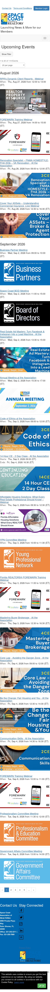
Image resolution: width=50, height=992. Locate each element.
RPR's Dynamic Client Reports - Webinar (22, 78)
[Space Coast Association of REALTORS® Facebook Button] (34, 910)
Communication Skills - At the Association (22, 738)
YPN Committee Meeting (13, 539)
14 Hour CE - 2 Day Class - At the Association (24, 456)
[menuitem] (7, 7)
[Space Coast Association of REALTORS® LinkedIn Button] (34, 930)
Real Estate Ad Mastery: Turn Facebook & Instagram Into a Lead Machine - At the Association (22, 334)
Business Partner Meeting (13, 250)
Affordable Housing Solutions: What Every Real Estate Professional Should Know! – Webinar (22, 499)
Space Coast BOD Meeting (14, 290)
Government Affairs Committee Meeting (21, 851)
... (29, 889)
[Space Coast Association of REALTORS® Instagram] (34, 924)
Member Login (41, 8)
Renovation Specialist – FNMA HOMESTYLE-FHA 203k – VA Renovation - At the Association (24, 162)
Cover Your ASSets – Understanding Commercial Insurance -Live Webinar (19, 204)
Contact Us (6, 8)
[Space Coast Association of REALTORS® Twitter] (34, 917)
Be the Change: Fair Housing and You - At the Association (24, 699)
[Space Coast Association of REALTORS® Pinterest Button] (34, 937)
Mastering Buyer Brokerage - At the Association (19, 619)
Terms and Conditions (22, 8)
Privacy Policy (25, 947)
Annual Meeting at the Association (18, 377)
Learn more (19, 982)
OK (42, 985)
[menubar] (18, 7)
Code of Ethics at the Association (17, 418)
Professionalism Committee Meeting (19, 813)
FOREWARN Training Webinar (16, 119)
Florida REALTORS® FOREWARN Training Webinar (23, 578)
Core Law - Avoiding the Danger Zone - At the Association (24, 659)
